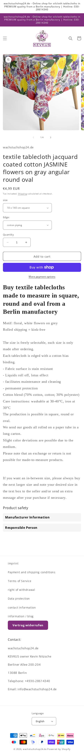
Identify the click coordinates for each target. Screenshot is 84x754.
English (40, 721)
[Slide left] (33, 137)
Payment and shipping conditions (31, 572)
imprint (13, 563)
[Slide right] (50, 137)
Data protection (19, 598)
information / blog (21, 616)
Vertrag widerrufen (28, 625)
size (5, 200)
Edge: (6, 217)
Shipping (22, 193)
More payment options (42, 276)
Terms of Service (19, 581)
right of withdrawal (21, 590)
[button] (5, 38)
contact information (22, 607)
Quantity (8, 234)
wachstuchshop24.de (35, 749)
